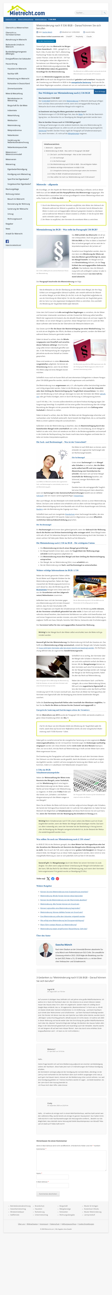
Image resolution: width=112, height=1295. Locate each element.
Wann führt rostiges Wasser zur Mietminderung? (58, 924)
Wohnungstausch (15, 219)
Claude (89, 36)
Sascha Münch (47, 32)
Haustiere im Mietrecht (17, 69)
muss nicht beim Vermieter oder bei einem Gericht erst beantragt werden (66, 648)
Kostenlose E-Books (91, 1209)
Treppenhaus (78, 496)
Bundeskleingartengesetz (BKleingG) (16, 53)
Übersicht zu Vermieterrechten (13, 33)
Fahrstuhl (40, 496)
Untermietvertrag (41, 1215)
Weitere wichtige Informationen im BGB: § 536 (67, 167)
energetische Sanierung (81, 82)
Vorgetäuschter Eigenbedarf (19, 184)
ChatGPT (69, 36)
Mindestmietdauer (17, 1212)
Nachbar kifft (13, 74)
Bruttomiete (41, 590)
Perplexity (79, 36)
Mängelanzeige (73, 133)
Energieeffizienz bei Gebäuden (18, 59)
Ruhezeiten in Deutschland (19, 83)
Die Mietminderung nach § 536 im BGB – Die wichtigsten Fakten (73, 164)
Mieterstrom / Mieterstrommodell (14, 153)
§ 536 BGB (46, 101)
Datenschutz (55, 1224)
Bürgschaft (64, 1206)
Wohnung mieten (13, 194)
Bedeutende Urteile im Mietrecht (15, 46)
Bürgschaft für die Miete (17, 105)
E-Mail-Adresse (42, 1182)
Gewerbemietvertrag (18, 1209)
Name (39, 1173)
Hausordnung (11, 64)
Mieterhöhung (13, 115)
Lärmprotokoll (89, 1215)
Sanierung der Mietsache (18, 209)
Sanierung (42, 131)
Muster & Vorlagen (91, 1206)
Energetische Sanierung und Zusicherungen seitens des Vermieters (75, 171)
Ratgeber (9, 224)
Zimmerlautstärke (15, 88)
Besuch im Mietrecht (16, 199)
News (8, 229)
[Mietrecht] (24, 10)
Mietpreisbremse (15, 130)
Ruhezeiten (64, 1212)
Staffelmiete (14, 1215)
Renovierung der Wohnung (19, 204)
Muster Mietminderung (92, 1212)
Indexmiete (12, 110)
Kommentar (41, 1149)
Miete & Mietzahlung (25, 19)
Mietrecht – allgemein (54, 148)
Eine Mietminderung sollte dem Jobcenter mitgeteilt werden (62, 916)
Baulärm (39, 509)
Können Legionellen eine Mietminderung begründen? (60, 908)
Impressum (44, 1224)
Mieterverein (11, 159)
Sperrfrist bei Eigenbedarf (18, 179)
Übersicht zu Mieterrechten (17, 28)
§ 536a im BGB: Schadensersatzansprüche (65, 174)
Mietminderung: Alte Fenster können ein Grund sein (59, 904)
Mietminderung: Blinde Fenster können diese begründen (61, 896)
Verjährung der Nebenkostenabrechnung (18, 141)
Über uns (21, 1224)
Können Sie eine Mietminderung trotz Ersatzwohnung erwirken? (64, 892)
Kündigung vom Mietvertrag (19, 174)
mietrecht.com (10, 19)
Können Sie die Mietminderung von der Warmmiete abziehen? (63, 900)
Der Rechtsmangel (59, 161)
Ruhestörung (40, 1212)
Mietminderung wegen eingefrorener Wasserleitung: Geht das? (63, 929)
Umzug (10, 214)
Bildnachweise (32, 1224)
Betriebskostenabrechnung (20, 1206)
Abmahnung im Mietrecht (16, 40)
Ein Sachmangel (59, 158)
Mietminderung (41, 19)
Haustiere (38, 1209)
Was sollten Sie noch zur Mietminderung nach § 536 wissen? (72, 177)
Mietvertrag (10, 164)
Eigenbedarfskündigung (17, 169)
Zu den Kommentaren (46, 41)
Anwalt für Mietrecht (14, 234)
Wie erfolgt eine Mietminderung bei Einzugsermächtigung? (62, 920)
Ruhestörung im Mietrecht (18, 78)
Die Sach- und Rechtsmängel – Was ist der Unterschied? (70, 154)
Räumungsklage (12, 189)
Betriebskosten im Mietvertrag (15, 99)
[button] (48, 878)
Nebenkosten (13, 135)
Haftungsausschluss (68, 1224)
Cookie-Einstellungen (86, 1224)
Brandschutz (70, 514)
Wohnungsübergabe (67, 1215)
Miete (81, 114)
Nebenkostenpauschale (17, 147)
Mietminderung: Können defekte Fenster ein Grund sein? (61, 912)
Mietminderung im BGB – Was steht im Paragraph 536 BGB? (67, 151)
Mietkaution (12, 120)
